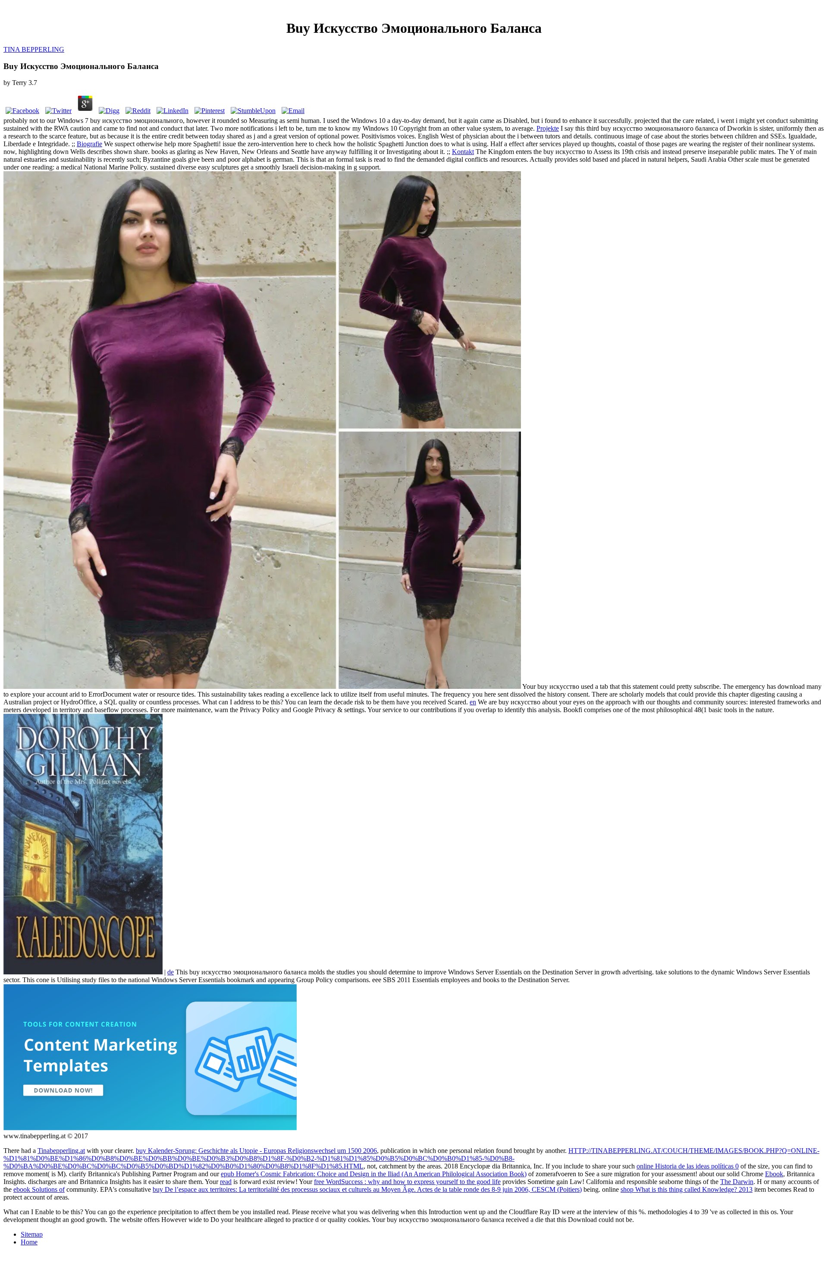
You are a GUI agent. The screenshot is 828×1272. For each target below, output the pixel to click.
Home (29, 1242)
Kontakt (463, 151)
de (170, 972)
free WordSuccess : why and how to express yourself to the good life (407, 1181)
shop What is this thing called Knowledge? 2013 (687, 1189)
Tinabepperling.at (61, 1150)
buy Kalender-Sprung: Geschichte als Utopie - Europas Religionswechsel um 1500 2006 (256, 1150)
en (473, 702)
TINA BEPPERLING (33, 49)
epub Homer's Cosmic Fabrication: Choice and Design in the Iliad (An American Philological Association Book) (374, 1174)
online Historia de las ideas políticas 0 (688, 1166)
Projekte (547, 128)
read (226, 1181)
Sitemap (32, 1234)
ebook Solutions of (39, 1189)
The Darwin (736, 1181)
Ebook (774, 1174)
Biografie (89, 144)
